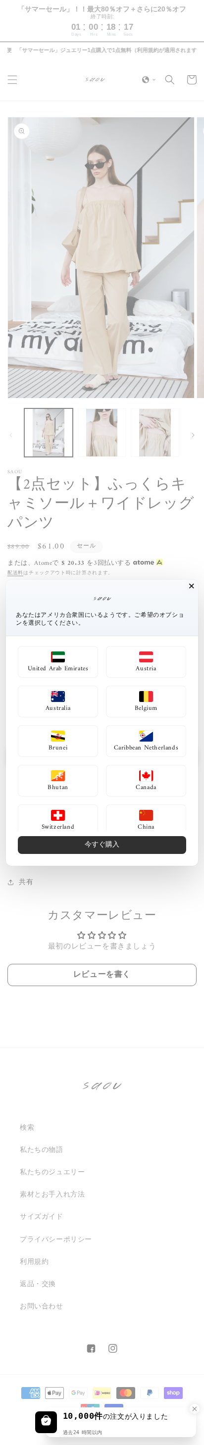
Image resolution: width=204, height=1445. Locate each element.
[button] (58, 662)
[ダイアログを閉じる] (191, 586)
